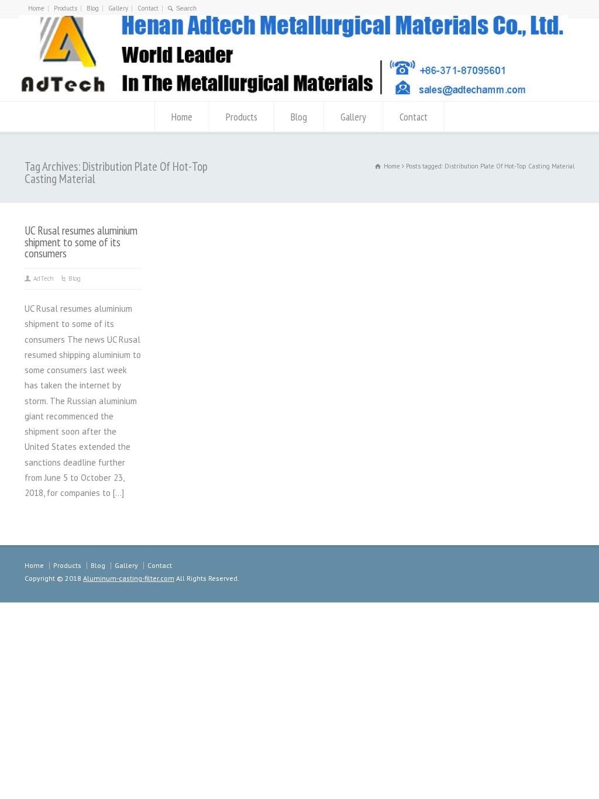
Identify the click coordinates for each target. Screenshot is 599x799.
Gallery (118, 8)
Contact (148, 8)
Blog (93, 8)
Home (36, 8)
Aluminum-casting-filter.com (128, 578)
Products (65, 8)
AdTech (43, 278)
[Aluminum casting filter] (294, 96)
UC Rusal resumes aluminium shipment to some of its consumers (81, 241)
